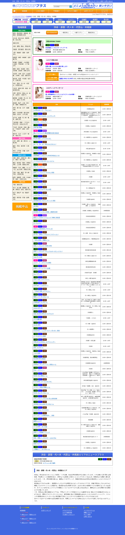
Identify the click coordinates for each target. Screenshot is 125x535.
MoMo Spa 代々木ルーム (41, 393)
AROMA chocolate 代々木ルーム (44, 404)
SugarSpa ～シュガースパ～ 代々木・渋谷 (47, 330)
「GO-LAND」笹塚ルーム (41, 240)
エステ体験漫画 (67, 512)
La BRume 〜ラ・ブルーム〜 (43, 110)
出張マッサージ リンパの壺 (42, 268)
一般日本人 (65, 32)
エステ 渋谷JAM (52, 60)
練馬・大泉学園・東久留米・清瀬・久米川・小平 (22, 113)
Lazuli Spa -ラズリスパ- (41, 195)
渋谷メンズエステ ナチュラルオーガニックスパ (48, 251)
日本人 (60, 19)
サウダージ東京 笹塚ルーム (42, 387)
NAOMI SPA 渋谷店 (39, 358)
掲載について (91, 1)
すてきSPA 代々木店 (40, 426)
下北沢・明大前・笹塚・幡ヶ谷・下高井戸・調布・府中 (22, 129)
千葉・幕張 (17, 184)
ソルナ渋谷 (37, 353)
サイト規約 (100, 1)
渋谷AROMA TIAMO (53, 41)
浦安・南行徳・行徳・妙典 (21, 198)
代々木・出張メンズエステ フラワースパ (46, 234)
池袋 (16, 43)
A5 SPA (36, 206)
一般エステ (24, 514)
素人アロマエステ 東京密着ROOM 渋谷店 (46, 133)
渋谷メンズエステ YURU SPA (43, 246)
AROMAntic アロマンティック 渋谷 (44, 200)
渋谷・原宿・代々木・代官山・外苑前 (21, 84)
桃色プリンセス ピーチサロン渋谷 (44, 172)
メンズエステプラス (18, 16)
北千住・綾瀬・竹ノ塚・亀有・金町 (21, 118)
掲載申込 (22, 206)
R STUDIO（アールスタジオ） (43, 381)
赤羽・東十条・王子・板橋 (21, 108)
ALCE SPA (37, 325)
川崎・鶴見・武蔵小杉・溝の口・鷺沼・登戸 (22, 158)
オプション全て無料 (49, 463)
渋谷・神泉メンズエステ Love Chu (45, 438)
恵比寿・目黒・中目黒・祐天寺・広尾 (22, 79)
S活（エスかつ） (39, 347)
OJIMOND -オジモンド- (41, 302)
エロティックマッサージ (54, 88)
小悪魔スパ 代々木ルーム (42, 449)
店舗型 (84, 19)
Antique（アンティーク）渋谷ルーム (45, 364)
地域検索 (24, 11)
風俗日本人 (91, 32)
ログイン (110, 14)
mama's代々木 (38, 308)
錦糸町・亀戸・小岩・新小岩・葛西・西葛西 (21, 103)
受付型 (106, 19)
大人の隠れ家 (38, 319)
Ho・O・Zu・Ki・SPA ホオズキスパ (45, 144)
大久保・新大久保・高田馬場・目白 (21, 39)
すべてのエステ (52, 32)
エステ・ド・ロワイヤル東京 (42, 262)
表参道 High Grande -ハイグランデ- (44, 116)
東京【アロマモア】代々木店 (42, 189)
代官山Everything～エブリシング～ (45, 342)
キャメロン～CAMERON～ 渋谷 (44, 415)
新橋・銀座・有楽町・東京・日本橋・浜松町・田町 (22, 69)
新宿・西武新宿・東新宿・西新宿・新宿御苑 (22, 34)
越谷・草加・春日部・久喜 (21, 146)
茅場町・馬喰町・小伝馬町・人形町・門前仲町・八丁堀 (22, 64)
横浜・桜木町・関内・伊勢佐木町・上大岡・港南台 (22, 163)
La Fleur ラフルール (40, 183)
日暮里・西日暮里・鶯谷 (21, 49)
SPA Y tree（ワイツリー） (42, 279)
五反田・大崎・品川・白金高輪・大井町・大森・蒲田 (22, 74)
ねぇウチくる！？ (39, 274)
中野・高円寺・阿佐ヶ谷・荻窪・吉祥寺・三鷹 (22, 94)
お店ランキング (88, 11)
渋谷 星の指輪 (38, 127)
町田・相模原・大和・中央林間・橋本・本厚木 (22, 178)
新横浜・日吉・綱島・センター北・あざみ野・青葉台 (22, 168)
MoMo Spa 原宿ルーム (40, 376)
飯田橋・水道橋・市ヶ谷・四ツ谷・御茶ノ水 (22, 99)
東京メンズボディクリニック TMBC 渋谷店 (47, 217)
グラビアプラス (67, 510)
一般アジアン (78, 32)
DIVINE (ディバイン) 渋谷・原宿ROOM (45, 212)
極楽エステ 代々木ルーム (41, 296)
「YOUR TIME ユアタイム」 (42, 291)
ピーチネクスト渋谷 (40, 336)
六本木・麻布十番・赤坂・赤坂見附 (22, 89)
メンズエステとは (89, 510)
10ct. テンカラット (39, 167)
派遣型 (95, 19)
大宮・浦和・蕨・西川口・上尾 (22, 141)
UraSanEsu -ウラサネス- (41, 410)
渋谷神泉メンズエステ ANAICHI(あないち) (47, 155)
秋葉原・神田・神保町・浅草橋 (22, 58)
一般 (36, 19)
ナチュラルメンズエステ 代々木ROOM (45, 398)
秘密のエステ (38, 421)
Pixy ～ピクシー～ (39, 370)
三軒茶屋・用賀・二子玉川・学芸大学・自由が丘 (22, 123)
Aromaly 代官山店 (39, 150)
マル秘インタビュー (68, 514)
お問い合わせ (109, 1)
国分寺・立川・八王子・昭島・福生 (21, 134)
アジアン (71, 19)
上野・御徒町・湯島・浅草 (21, 53)
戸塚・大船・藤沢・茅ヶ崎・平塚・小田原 (22, 173)
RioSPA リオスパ (39, 178)
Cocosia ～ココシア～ (40, 121)
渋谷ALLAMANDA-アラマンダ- (43, 229)
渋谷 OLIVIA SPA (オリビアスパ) (43, 313)
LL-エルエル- (37, 223)
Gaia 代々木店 (38, 257)
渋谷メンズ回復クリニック (42, 432)
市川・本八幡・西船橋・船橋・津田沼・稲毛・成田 (21, 188)
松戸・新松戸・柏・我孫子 (21, 193)
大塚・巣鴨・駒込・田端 (21, 46)
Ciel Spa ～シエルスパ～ (41, 285)
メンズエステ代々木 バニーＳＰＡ (44, 161)
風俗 (47, 19)
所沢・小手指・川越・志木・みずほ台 (22, 151)
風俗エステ (32, 514)
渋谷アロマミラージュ (40, 443)
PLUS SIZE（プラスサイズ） (43, 138)
